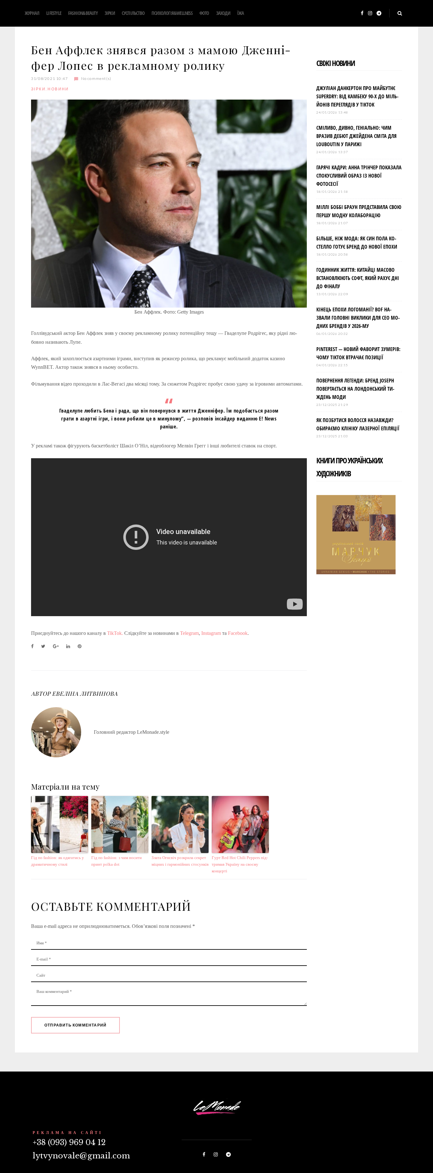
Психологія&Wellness (172, 13)
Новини (58, 89)
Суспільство (133, 13)
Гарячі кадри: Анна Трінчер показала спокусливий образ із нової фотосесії (359, 175)
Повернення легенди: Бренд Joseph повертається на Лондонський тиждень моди (355, 389)
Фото (204, 13)
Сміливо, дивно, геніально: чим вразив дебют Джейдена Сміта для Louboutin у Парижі (356, 136)
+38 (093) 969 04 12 (69, 1142)
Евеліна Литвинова (84, 693)
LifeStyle (53, 13)
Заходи (223, 13)
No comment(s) (96, 78)
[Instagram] (370, 13)
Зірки (110, 13)
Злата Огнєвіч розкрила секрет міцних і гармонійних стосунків (180, 861)
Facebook (238, 633)
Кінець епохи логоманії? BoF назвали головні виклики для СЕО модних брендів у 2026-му (358, 317)
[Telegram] (379, 13)
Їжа (240, 13)
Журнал (32, 13)
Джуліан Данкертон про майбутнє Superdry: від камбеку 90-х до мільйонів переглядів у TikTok (357, 96)
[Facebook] (362, 13)
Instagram (211, 633)
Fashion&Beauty (83, 13)
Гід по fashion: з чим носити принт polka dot (116, 861)
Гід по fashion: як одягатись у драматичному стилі (57, 861)
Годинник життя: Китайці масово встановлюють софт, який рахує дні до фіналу (357, 278)
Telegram (189, 633)
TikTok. (115, 633)
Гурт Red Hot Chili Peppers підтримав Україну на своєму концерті (240, 864)
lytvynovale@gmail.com (81, 1155)
